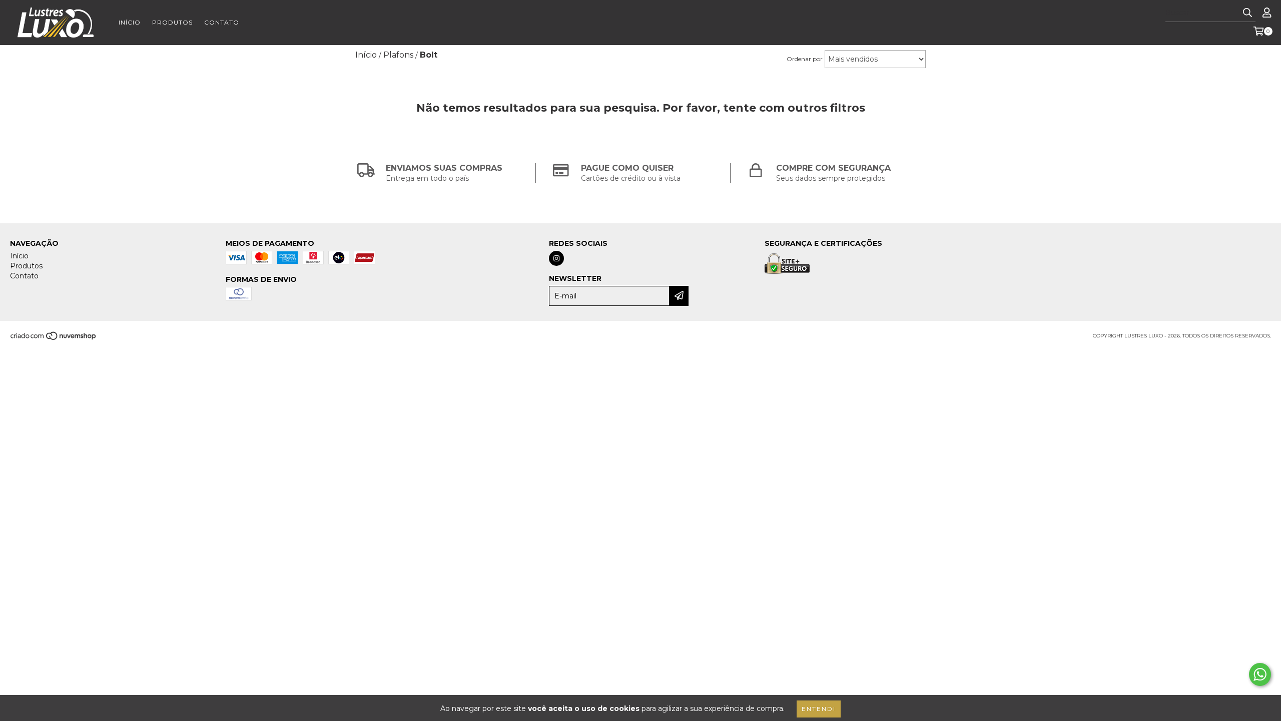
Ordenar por (805, 59)
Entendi (819, 708)
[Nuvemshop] (54, 338)
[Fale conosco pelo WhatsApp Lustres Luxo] (1260, 674)
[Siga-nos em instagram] (556, 258)
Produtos (172, 22)
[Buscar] (1247, 13)
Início (130, 22)
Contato (221, 22)
